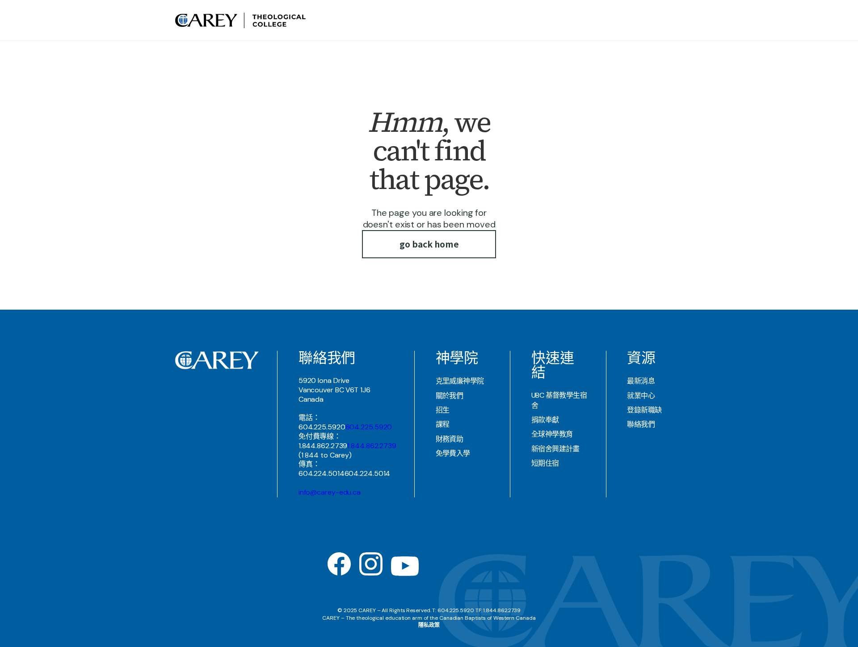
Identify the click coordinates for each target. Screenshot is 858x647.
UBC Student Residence (591, 20)
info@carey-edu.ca (330, 492)
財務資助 (449, 439)
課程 (443, 424)
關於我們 (449, 395)
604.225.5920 (368, 427)
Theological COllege (506, 20)
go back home (429, 244)
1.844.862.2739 (371, 445)
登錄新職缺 (644, 410)
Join (676, 20)
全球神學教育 (552, 434)
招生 (443, 410)
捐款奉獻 (545, 419)
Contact (651, 20)
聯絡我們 (641, 424)
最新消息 (641, 381)
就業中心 (641, 395)
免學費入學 (453, 453)
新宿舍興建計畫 (555, 449)
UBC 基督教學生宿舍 (559, 400)
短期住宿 (545, 463)
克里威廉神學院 (460, 381)
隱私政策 (429, 625)
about (454, 20)
